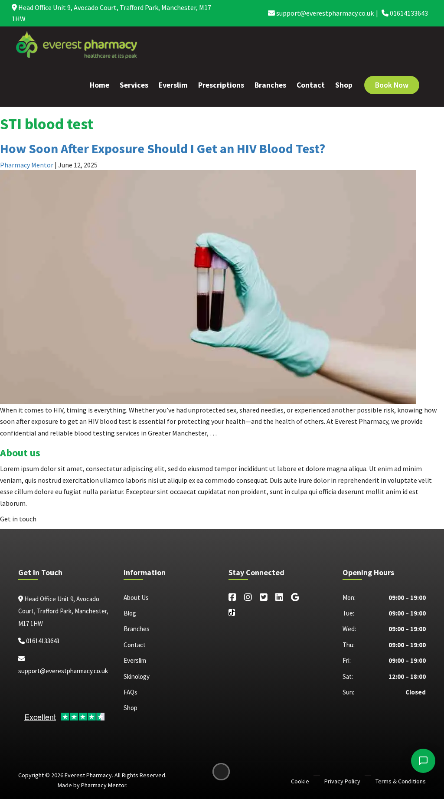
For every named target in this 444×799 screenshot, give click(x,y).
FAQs (130, 692)
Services (134, 85)
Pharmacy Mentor (26, 164)
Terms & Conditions (400, 781)
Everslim (173, 85)
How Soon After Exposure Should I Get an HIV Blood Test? (162, 148)
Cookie (300, 781)
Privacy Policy (342, 781)
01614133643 (408, 13)
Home (99, 85)
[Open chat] (423, 761)
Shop (344, 85)
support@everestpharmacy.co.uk (324, 13)
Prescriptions (221, 85)
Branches (270, 85)
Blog (130, 613)
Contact (311, 85)
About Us (136, 597)
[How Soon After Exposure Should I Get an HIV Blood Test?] (208, 286)
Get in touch (18, 518)
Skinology (137, 676)
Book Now (391, 85)
